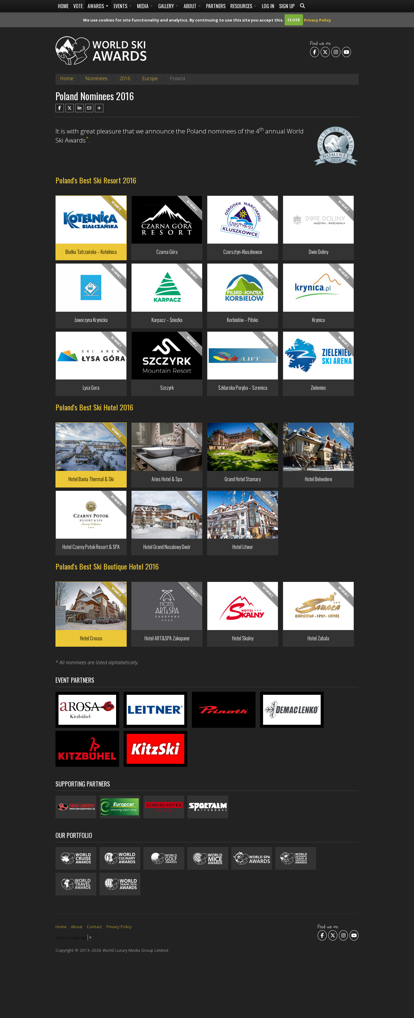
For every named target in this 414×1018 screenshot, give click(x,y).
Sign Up (287, 6)
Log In (268, 6)
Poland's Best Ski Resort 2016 (95, 180)
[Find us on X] (325, 52)
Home (63, 6)
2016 (124, 78)
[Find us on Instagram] (335, 52)
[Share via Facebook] (60, 108)
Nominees (96, 78)
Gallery (166, 6)
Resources (241, 6)
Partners (215, 6)
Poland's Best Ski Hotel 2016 (94, 407)
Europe (150, 78)
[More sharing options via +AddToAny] (99, 108)
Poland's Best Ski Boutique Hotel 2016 (107, 566)
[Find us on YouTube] (346, 52)
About (191, 6)
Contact (94, 926)
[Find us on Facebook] (314, 52)
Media (143, 6)
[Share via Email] (89, 108)
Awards (96, 6)
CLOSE (294, 19)
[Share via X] (70, 108)
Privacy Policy (317, 19)
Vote (78, 6)
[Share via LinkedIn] (79, 108)
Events (121, 6)
